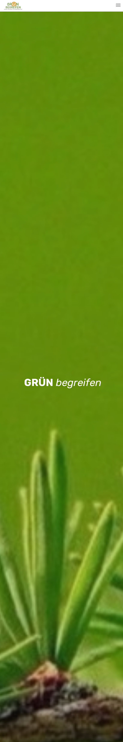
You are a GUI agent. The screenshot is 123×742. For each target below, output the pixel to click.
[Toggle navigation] (118, 5)
